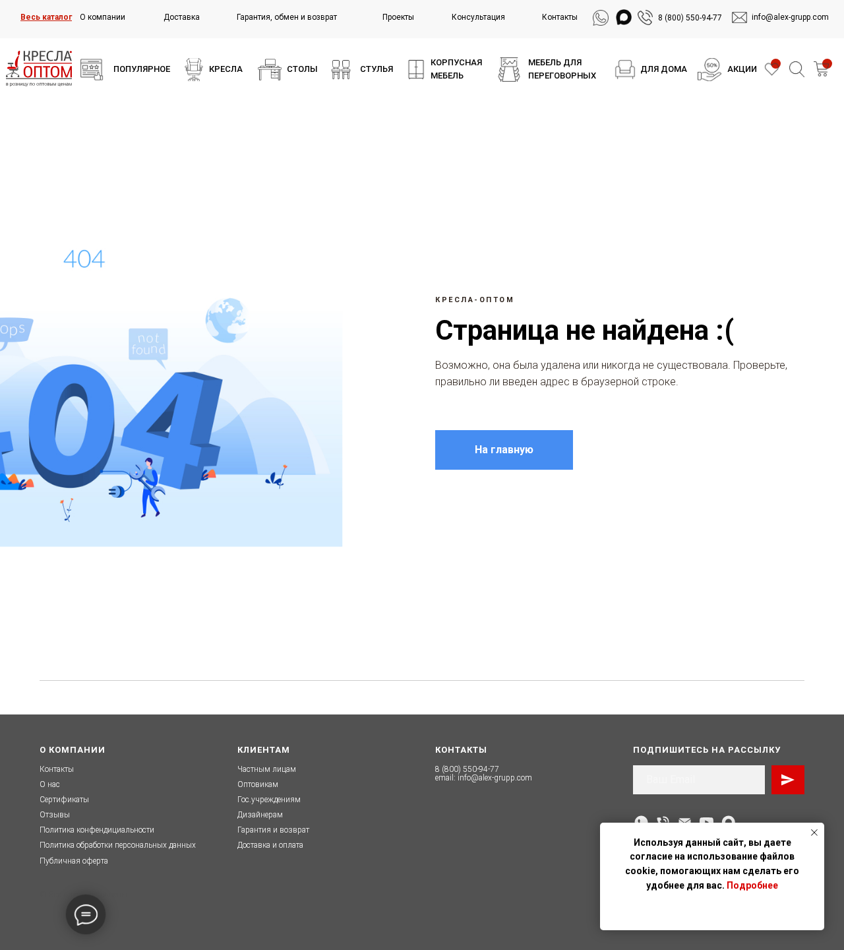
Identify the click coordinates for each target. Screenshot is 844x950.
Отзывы (55, 814)
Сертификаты (64, 799)
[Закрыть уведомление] (814, 832)
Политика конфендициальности (97, 830)
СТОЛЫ (302, 69)
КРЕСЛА (226, 69)
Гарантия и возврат (273, 830)
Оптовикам (257, 784)
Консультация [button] (478, 17)
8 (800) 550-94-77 (690, 17)
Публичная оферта (74, 861)
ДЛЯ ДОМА (663, 69)
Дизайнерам (260, 814)
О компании (102, 17)
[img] (92, 69)
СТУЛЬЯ (376, 69)
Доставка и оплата (270, 845)
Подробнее (752, 885)
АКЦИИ (742, 69)
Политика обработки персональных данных (118, 845)
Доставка (182, 17)
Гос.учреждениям (269, 799)
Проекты (398, 17)
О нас (50, 784)
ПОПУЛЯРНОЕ (141, 69)
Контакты (560, 17)
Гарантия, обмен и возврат (287, 17)
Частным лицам (266, 769)
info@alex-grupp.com (495, 777)
